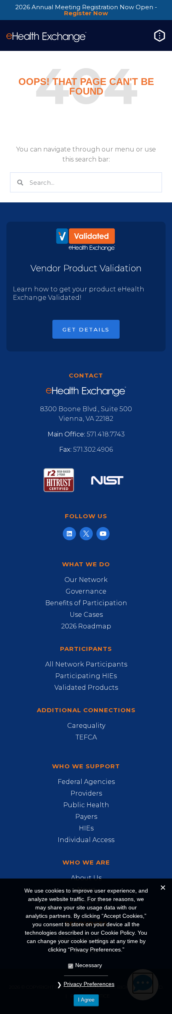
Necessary (88, 965)
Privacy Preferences (89, 984)
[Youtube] (103, 533)
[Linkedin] (69, 533)
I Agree (86, 1000)
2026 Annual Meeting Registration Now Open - (86, 10)
